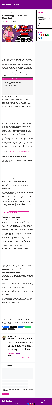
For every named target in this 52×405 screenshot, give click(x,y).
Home (14, 1)
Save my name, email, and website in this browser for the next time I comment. (18, 390)
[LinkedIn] (17, 353)
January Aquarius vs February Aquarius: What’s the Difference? (20, 358)
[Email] (15, 353)
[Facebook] (19, 353)
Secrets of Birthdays (41, 19)
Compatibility (27, 1)
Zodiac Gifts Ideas (16, 4)
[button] (13, 7)
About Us (16, 403)
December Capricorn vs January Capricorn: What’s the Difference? (21, 359)
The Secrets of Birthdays (38, 1)
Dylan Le (7, 21)
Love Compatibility (41, 17)
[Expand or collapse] (32, 79)
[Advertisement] (17, 51)
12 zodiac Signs (19, 1)
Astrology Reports (41, 25)
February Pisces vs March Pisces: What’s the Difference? (19, 357)
